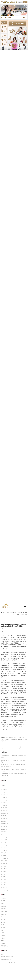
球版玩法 (3, 938)
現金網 (2, 932)
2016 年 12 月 (4, 884)
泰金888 (3, 930)
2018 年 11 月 (4, 871)
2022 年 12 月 (4, 823)
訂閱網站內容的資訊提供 (7, 956)
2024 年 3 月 (4, 805)
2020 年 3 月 (4, 845)
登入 (2, 954)
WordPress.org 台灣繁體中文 (8, 962)
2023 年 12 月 (4, 813)
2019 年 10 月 (4, 858)
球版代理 (3, 935)
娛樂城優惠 (3, 906)
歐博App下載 (12, 737)
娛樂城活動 (3, 909)
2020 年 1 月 (4, 850)
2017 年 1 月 (4, 882)
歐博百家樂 (21, 739)
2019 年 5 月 (4, 869)
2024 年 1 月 (4, 810)
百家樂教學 (3, 943)
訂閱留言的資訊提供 (6, 959)
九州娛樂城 (19, 726)
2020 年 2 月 (4, 847)
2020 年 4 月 (4, 842)
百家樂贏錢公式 (4, 946)
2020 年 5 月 (4, 839)
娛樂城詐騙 (3, 914)
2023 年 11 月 (4, 816)
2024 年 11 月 (4, 794)
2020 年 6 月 (4, 837)
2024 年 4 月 (4, 802)
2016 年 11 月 (4, 887)
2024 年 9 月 (4, 797)
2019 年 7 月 (4, 863)
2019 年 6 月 (4, 866)
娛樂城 (2, 903)
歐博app (6, 737)
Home (4, 612)
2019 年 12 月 (4, 853)
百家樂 (2, 940)
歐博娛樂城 (11, 739)
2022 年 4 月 (4, 829)
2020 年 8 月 (4, 831)
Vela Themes (12, 973)
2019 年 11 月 (4, 855)
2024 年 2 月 (4, 808)
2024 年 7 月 (4, 800)
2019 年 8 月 (4, 861)
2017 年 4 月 (4, 874)
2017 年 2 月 (4, 879)
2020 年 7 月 (4, 834)
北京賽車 (3, 901)
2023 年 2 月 (4, 818)
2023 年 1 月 (4, 821)
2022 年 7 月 (4, 826)
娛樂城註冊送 (4, 911)
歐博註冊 (9, 612)
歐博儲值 (6, 739)
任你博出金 (3, 898)
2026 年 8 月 (4, 789)
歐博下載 (22, 737)
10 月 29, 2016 (4, 628)
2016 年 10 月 (4, 890)
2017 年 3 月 (4, 877)
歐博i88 (17, 737)
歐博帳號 (16, 739)
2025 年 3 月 (4, 792)
